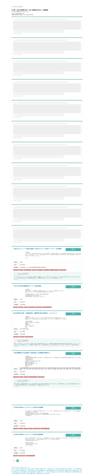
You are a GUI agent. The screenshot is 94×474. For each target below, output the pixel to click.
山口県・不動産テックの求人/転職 (72, 468)
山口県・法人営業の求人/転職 (61, 471)
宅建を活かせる (31, 307)
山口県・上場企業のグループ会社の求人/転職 (53, 468)
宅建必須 (30, 428)
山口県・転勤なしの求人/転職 (25, 473)
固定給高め (15, 307)
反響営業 (25, 307)
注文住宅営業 (19, 6)
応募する (73, 249)
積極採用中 (21, 307)
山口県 (15, 6)
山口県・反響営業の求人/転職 (33, 471)
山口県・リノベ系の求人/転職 (47, 471)
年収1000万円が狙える (28, 336)
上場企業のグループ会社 (47, 307)
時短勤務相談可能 (38, 307)
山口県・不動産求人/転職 (17, 468)
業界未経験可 (16, 336)
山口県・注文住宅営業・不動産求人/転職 (33, 468)
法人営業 (25, 428)
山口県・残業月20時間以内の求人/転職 (51, 470)
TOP (12, 6)
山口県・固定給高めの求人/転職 (68, 470)
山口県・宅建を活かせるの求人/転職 (40, 473)
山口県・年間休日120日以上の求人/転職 (33, 470)
